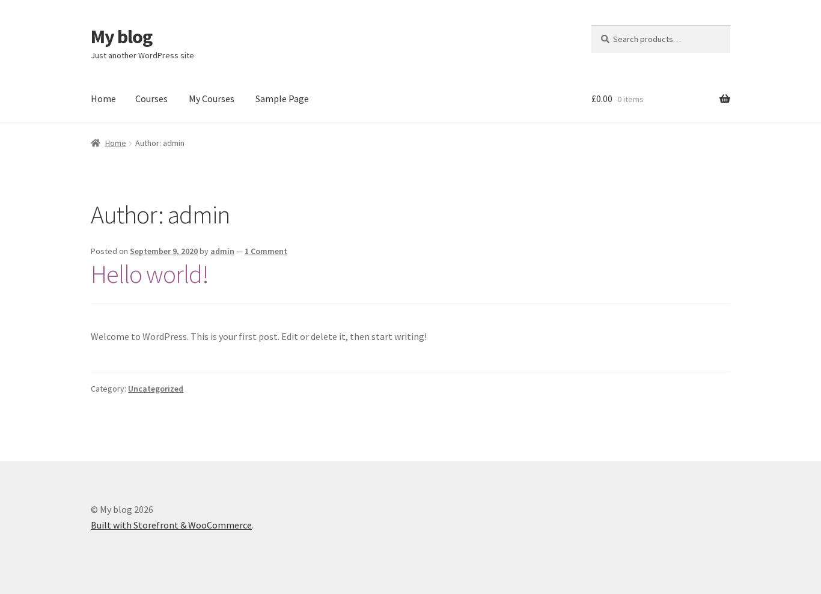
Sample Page (282, 98)
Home (103, 98)
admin (222, 251)
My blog (121, 37)
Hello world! (150, 273)
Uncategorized (155, 388)
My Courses (211, 98)
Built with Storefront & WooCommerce (171, 525)
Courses (151, 98)
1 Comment (266, 251)
